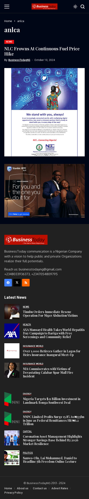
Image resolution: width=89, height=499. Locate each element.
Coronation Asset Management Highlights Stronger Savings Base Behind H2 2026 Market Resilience (52, 440)
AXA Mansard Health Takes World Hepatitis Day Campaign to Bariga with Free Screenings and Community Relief (54, 333)
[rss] (26, 282)
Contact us (40, 488)
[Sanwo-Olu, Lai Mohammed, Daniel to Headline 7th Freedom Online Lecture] (11, 457)
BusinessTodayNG (19, 60)
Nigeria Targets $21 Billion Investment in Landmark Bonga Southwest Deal (51, 401)
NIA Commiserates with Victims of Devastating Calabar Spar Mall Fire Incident (48, 372)
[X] (17, 282)
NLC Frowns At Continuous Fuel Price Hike (41, 51)
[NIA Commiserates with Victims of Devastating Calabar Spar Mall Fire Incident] (11, 370)
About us (22, 488)
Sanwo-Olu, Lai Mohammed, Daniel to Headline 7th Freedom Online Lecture (50, 460)
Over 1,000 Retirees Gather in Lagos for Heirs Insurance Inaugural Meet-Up (52, 353)
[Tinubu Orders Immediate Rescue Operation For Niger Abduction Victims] (11, 311)
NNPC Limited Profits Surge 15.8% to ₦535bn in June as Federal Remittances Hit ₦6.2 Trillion (53, 420)
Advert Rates (59, 488)
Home (8, 21)
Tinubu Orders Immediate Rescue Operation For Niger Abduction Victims (50, 314)
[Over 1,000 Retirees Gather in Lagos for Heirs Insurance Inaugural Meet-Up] (11, 350)
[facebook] (8, 282)
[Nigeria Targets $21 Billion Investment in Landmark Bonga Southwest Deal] (11, 398)
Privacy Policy (13, 492)
